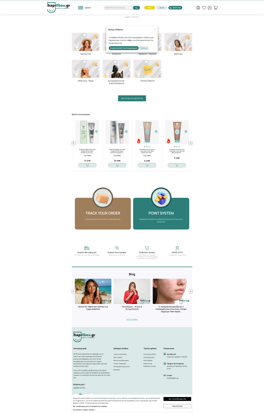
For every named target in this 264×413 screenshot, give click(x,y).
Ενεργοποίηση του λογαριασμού (123, 48)
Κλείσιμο (144, 48)
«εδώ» (129, 40)
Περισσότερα (177, 406)
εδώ (106, 403)
